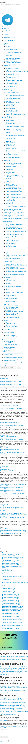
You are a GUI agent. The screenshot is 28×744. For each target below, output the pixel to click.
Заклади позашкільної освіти (12, 246)
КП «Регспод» (3, 689)
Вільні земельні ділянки (11, 326)
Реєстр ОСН (8, 289)
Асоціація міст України (21, 671)
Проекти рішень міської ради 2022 (10, 621)
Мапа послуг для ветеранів (10, 316)
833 (8, 484)
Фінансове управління (11, 108)
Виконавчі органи (8, 101)
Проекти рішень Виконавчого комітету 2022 (12, 625)
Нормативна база (10, 145)
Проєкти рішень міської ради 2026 (10, 563)
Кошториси (8, 141)
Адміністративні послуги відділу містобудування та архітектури (13, 189)
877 (26, 484)
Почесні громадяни (8, 33)
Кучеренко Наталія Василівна (13, 58)
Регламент (8, 67)
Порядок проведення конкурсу (13, 157)
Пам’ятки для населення (12, 227)
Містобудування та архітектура (11, 187)
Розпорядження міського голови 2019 (11, 601)
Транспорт (4, 351)
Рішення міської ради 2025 (8, 561)
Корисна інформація (7, 221)
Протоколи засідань (10, 99)
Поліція (3, 572)
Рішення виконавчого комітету (13, 98)
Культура (4, 567)
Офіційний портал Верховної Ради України (10, 667)
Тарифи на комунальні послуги (13, 296)
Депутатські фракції (10, 82)
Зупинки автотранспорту (12, 298)
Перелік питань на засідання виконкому (15, 95)
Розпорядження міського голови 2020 (11, 603)
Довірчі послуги (7, 348)
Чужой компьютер (4, 740)
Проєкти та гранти (10, 322)
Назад (1, 484)
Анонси (3, 584)
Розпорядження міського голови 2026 (11, 554)
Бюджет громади (10, 120)
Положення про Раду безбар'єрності (14, 311)
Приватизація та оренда (11, 185)
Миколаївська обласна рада (10, 669)
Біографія (8, 46)
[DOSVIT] (0, 630)
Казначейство (5, 569)
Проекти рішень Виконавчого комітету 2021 (12, 610)
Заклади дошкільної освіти (12, 243)
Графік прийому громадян (12, 49)
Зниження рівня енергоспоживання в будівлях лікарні (15, 575)
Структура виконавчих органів (13, 116)
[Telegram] (7, 19)
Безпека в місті (7, 222)
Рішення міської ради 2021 (8, 592)
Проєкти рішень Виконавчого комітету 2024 (12, 566)
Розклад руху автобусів (9, 360)
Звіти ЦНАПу (7, 350)
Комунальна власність (9, 179)
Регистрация (11, 742)
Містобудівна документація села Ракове (15, 197)
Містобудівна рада (10, 199)
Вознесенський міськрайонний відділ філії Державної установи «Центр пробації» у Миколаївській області (13, 707)
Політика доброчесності (9, 144)
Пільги (7, 262)
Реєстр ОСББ (9, 285)
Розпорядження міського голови (13, 52)
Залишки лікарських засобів (12, 240)
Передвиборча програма (12, 53)
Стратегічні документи (9, 40)
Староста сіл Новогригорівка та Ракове (13, 56)
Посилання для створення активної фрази (10, 726)
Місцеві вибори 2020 (9, 210)
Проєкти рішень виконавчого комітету (15, 96)
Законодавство (9, 334)
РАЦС (3, 573)
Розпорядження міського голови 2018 (11, 600)
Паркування (7, 356)
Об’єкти (7, 181)
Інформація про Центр (9, 341)
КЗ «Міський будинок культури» (13, 256)
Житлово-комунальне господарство (12, 291)
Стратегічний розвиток (9, 42)
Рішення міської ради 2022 (8, 624)
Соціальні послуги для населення (14, 264)
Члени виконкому (10, 93)
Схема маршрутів (8, 354)
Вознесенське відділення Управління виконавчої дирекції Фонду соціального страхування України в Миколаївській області (14, 713)
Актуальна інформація (9, 347)
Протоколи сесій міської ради (13, 79)
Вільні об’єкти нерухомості (12, 328)
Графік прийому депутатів (12, 86)
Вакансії (6, 156)
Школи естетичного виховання (13, 253)
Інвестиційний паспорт (9, 37)
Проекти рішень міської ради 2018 (10, 594)
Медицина (6, 230)
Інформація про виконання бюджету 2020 (12, 619)
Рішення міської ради (11, 77)
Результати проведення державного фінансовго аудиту (14, 137)
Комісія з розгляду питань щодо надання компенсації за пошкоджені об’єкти (14, 212)
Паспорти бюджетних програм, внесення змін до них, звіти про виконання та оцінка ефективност (17, 126)
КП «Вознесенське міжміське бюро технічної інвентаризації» (14, 686)
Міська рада (7, 65)
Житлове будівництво (7, 570)
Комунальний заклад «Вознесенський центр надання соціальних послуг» (16, 266)
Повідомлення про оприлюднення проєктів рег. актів (15, 582)
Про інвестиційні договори (12, 325)
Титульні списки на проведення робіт (13, 209)
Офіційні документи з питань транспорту (14, 353)
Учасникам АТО (7, 277)
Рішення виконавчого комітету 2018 (10, 612)
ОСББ (5, 282)
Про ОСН (8, 288)
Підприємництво (8, 329)
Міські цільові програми (11, 83)
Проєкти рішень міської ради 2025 (10, 558)
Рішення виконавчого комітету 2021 (10, 616)
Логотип (6, 36)
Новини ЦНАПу (7, 342)
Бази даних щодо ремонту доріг (13, 299)
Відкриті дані (7, 160)
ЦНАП (3, 339)
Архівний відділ (9, 113)
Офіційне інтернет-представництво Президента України (13, 667)
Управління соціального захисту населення (16, 107)
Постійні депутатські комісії (12, 74)
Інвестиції (6, 320)
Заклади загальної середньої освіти (14, 245)
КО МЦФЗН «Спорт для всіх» (13, 258)
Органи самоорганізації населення (12, 286)
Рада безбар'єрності (9, 310)
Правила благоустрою (11, 301)
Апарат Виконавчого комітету (13, 102)
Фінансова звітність (10, 142)
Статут (5, 31)
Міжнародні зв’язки (10, 323)
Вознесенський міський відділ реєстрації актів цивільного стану (11, 704)
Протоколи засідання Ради (12, 313)
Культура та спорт (8, 251)
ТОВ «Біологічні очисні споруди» (12, 690)
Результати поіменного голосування (14, 80)
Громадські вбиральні (11, 295)
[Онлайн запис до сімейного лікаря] (2, 13)
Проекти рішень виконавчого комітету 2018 (12, 606)
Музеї (7, 252)
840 (23, 484)
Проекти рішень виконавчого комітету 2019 (12, 607)
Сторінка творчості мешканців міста (14, 259)
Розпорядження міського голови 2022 (11, 628)
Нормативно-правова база (10, 344)
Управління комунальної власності (14, 163)
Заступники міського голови (10, 61)
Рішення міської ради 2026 (8, 555)
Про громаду (7, 30)
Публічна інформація (7, 117)
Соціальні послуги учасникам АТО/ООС (15, 279)
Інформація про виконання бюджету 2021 (12, 622)
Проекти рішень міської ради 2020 (10, 597)
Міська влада (5, 43)
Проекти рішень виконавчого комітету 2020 (12, 609)
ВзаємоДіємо (5, 365)
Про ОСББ (8, 283)
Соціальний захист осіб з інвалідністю (15, 274)
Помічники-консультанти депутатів (14, 73)
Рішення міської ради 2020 (8, 591)
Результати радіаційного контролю (14, 228)
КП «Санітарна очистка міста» (14, 689)
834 (10, 484)
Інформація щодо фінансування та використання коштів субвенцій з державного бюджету (17, 130)
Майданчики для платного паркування (13, 357)
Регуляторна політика (11, 331)
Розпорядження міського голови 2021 (11, 604)
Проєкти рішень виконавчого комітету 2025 (12, 557)
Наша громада (5, 28)
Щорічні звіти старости (11, 59)
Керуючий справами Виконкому (13, 92)
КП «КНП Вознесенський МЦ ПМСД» (14, 175)
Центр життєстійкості (11, 276)
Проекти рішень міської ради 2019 (10, 595)
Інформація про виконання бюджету (11, 581)
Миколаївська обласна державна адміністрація (12, 670)
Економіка (4, 319)
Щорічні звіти (9, 55)
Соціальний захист (8, 261)
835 (12, 484)
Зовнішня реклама (10, 200)
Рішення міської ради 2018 (8, 588)
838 (19, 484)
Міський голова (7, 44)
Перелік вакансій (10, 159)
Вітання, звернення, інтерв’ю (13, 50)
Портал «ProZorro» (10, 335)
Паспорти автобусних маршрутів (12, 359)
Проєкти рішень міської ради (13, 76)
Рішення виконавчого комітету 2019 (10, 613)
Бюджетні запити (10, 139)
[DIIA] (0, 548)
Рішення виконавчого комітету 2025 (10, 560)
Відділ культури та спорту (12, 110)
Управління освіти (10, 105)
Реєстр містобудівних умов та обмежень (15, 202)
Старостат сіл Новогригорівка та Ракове (15, 114)
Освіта (5, 242)
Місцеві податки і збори (11, 133)
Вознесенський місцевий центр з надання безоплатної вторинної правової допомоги (12, 710)
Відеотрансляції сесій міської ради (14, 85)
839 (21, 484)
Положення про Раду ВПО (12, 305)
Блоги (3, 585)
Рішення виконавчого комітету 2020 (10, 615)
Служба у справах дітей (11, 173)
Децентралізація (6, 579)
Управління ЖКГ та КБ (11, 104)
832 (6, 484)
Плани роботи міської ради (12, 68)
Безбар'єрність (9, 203)
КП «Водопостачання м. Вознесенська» (9, 686)
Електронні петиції (6, 578)
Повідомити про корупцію (12, 154)
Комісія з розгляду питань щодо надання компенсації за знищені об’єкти (14, 215)
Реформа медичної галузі (12, 239)
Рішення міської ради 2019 (8, 590)
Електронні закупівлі (9, 332)
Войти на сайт (4, 736)
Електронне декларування (12, 153)
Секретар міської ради (11, 70)
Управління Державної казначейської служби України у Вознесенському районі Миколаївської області (13, 701)
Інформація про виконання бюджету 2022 (12, 576)
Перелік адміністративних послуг (12, 345)
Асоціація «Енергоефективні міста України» (11, 672)
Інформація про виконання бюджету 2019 (12, 618)
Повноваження (9, 47)
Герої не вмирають (10, 280)
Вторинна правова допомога (9, 587)
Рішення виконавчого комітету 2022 (10, 627)
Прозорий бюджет (8, 119)
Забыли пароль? (4, 742)
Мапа (5, 39)
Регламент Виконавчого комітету (13, 90)
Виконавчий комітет (8, 89)
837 (17, 484)
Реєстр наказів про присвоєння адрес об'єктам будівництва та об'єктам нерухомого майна (17, 206)
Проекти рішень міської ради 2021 (10, 598)
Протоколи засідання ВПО (12, 307)
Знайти (19, 368)
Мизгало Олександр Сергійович (13, 64)
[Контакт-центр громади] (2, 26)
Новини (4, 552)
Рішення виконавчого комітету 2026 (10, 564)
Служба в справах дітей (11, 111)
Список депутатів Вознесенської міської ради (17, 71)
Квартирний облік (10, 184)
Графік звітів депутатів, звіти (12, 87)
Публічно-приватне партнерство (13, 302)
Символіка (6, 34)
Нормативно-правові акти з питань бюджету (16, 135)
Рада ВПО (6, 304)
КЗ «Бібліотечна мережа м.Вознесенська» (16, 255)
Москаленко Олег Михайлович (13, 62)
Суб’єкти (8, 182)
